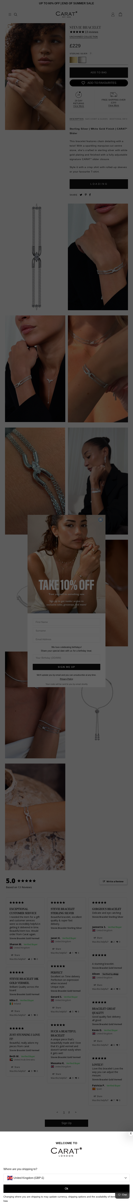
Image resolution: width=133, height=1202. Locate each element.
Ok (66, 1188)
